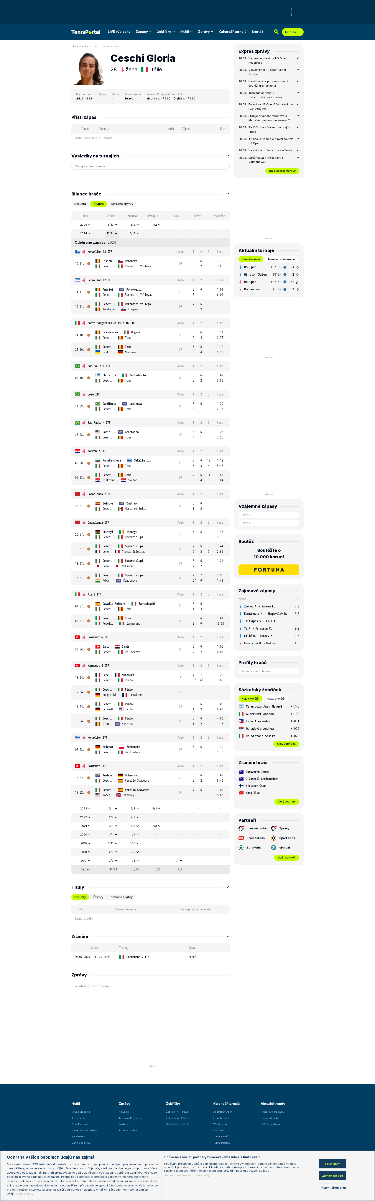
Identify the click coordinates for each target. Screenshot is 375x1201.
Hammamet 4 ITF (98, 665)
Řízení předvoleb (333, 1187)
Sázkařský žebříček (177, 1124)
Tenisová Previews (130, 1118)
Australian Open (222, 1111)
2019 (84, 843)
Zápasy (142, 31)
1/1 (177, 860)
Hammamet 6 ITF (98, 637)
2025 (83, 224)
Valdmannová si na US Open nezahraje (267, 60)
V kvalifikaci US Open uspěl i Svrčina (267, 72)
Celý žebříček (286, 743)
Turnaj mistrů (221, 1136)
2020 (83, 834)
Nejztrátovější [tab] (276, 698)
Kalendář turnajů (233, 31)
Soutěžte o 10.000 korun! (269, 553)
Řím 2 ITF (94, 594)
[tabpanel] (150, 542)
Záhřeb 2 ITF (97, 451)
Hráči (184, 31)
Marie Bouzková (80, 1142)
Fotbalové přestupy (272, 1111)
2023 (83, 808)
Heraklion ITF (97, 737)
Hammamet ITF (97, 766)
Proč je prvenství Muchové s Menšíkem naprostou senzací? (269, 118)
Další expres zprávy (282, 170)
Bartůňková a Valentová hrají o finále (269, 129)
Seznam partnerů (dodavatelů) (186, 1175)
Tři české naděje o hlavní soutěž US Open (270, 141)
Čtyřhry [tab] (98, 897)
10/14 (110, 233)
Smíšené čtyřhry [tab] (122, 203)
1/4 (111, 834)
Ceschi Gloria (111, 46)
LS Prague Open (270, 1124)
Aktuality (124, 1111)
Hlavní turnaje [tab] (251, 259)
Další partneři (287, 857)
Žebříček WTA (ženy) (178, 1118)
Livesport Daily (269, 1118)
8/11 (111, 825)
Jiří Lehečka (78, 1118)
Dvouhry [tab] (80, 897)
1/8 (133, 860)
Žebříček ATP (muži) (177, 1111)
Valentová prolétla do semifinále (270, 150)
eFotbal (284, 847)
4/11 (111, 808)
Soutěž (257, 31)
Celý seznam (287, 801)
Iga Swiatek (78, 1136)
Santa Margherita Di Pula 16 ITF (111, 323)
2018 (84, 852)
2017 (84, 860)
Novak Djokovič (80, 1111)
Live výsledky (257, 828)
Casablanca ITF (98, 522)
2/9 (111, 817)
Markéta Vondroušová (84, 1130)
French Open (221, 1118)
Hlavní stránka (79, 46)
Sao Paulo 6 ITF (99, 366)
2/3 (154, 808)
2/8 (133, 808)
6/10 (110, 224)
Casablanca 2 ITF (100, 494)
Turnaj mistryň (221, 1142)
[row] (150, 224)
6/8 (133, 825)
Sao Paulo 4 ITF (99, 422)
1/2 (155, 224)
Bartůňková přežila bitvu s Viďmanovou (266, 160)
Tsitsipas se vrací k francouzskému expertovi (265, 95)
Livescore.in (256, 838)
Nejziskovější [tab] (250, 698)
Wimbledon (220, 1124)
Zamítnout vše (332, 1175)
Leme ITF (94, 394)
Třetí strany (24, 1193)
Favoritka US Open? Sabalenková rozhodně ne (271, 106)
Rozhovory (125, 1124)
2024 (83, 233)
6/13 (110, 843)
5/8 (133, 224)
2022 (83, 817)
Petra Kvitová (79, 1124)
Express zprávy (128, 1130)
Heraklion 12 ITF (100, 280)
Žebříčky (164, 31)
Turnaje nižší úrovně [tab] (281, 259)
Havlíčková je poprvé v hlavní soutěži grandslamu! (268, 83)
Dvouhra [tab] (80, 203)
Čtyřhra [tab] (99, 203)
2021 (84, 825)
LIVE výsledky (119, 31)
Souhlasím (332, 1163)
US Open (218, 1130)
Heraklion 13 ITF (100, 251)
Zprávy (204, 31)
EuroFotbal (254, 847)
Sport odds (287, 838)
